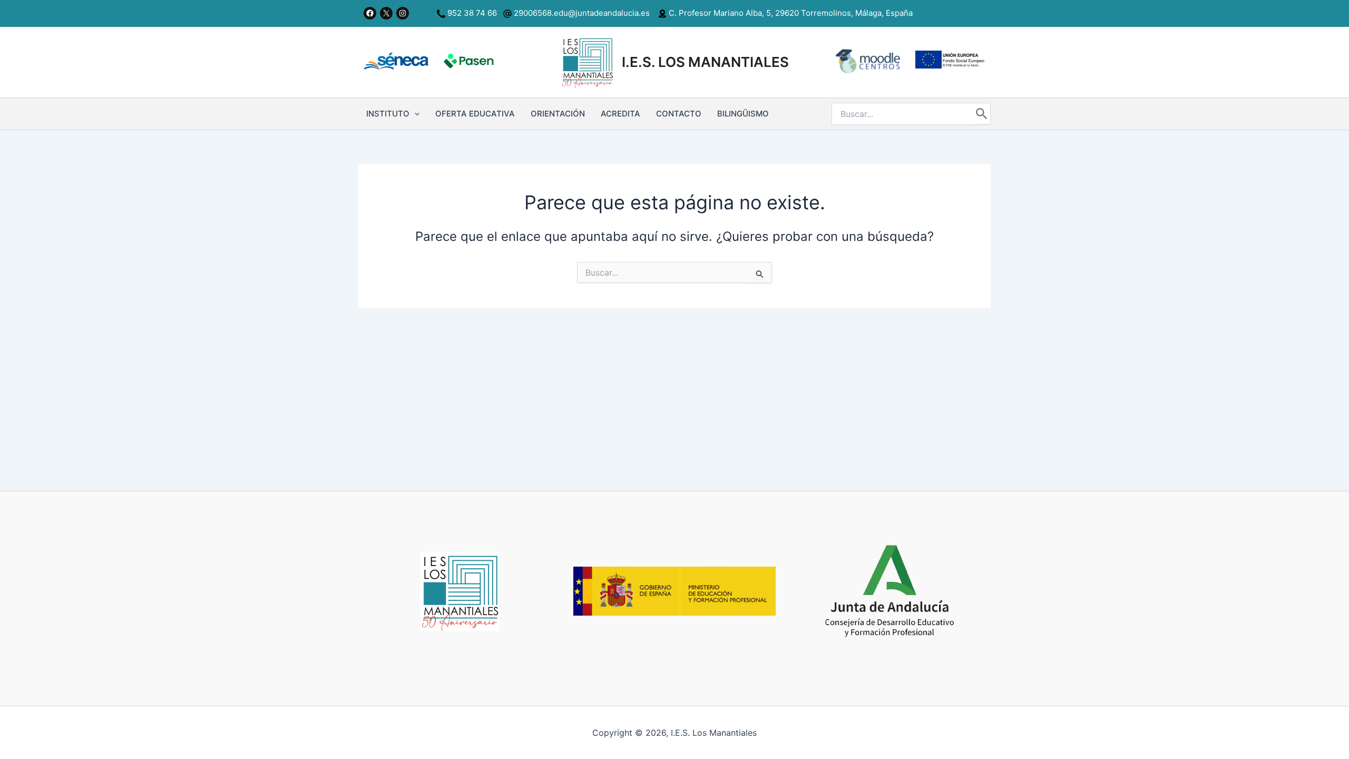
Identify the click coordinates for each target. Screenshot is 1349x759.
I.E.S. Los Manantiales (705, 62)
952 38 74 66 (472, 13)
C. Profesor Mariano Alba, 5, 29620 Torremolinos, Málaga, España (790, 13)
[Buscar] (981, 113)
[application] (414, 114)
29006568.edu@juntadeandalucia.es (581, 13)
